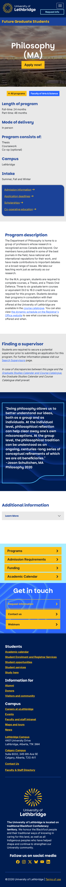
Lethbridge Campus (17, 737)
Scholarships (12, 202)
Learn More (12, 515)
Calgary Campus (15, 750)
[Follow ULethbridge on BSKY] (36, 861)
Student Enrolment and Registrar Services (31, 657)
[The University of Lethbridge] (33, 802)
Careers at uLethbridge (19, 709)
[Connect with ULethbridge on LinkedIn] (48, 861)
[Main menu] (60, 6)
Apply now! (33, 65)
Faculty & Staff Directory (20, 770)
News (8, 729)
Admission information (17, 189)
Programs (14, 551)
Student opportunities (18, 662)
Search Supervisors (13, 360)
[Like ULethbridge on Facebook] (17, 861)
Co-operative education (18, 209)
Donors (9, 690)
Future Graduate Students (25, 21)
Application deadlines (17, 196)
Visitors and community (20, 695)
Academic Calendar (22, 576)
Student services (15, 667)
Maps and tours (15, 724)
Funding (13, 568)
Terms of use (53, 879)
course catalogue (34, 308)
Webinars (14, 624)
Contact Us (12, 763)
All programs (17, 93)
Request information (20, 604)
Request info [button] (52, 11)
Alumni (9, 685)
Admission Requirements (26, 559)
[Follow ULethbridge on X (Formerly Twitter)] (30, 861)
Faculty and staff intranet (20, 719)
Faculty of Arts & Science (44, 93)
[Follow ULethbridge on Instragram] (23, 861)
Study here (12, 672)
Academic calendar (17, 651)
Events (9, 714)
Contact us (15, 614)
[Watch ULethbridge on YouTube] (42, 861)
